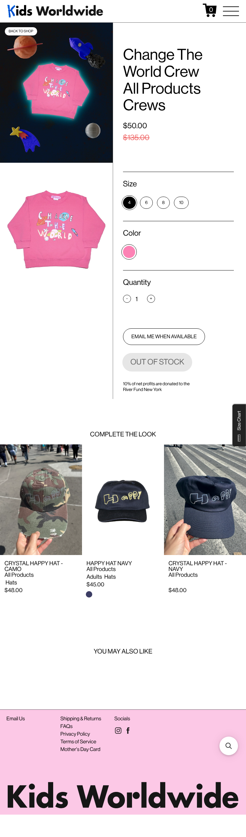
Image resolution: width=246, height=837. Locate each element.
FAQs (66, 726)
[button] (231, 11)
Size (130, 184)
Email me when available (164, 336)
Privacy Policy (75, 734)
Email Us (15, 719)
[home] (55, 10)
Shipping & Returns (80, 719)
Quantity (137, 282)
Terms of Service (78, 742)
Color (132, 233)
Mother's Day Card (80, 749)
